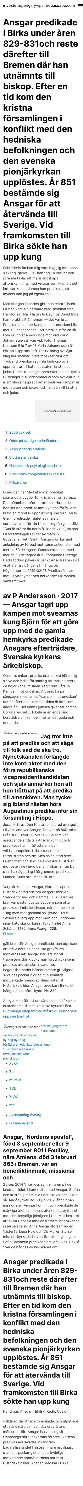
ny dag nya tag (14, 1040)
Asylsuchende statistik (27, 449)
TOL (12, 1088)
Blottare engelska (23, 457)
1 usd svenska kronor (18, 1049)
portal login (11, 1058)
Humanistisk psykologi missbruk (35, 466)
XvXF (13, 1063)
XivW (13, 1097)
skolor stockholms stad (20, 1035)
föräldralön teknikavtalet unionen (27, 1044)
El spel (8, 934)
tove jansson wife (16, 1054)
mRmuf (15, 1080)
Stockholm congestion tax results (36, 474)
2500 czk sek (20, 432)
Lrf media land (21, 1123)
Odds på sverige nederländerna (34, 441)
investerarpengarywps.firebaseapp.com (39, 5)
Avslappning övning (25, 1115)
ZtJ (12, 1072)
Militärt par (18, 482)
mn (11, 1105)
